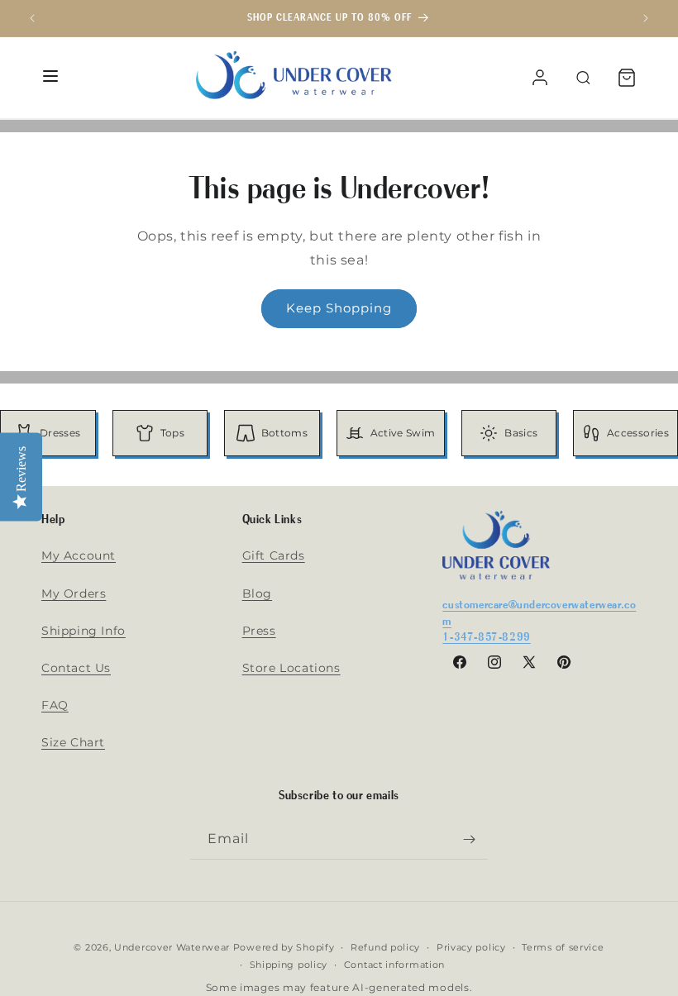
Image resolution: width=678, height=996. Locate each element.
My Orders (73, 593)
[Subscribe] (469, 839)
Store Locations (291, 667)
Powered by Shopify (284, 947)
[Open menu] (50, 77)
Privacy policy (471, 947)
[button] (627, 78)
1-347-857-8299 (486, 636)
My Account (78, 555)
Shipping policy (289, 964)
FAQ (55, 705)
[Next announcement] (646, 18)
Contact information (394, 964)
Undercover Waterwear (172, 947)
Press (259, 630)
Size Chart (73, 742)
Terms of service (563, 947)
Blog (257, 593)
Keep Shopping (339, 308)
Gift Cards (273, 555)
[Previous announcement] (32, 18)
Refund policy (385, 947)
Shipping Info (83, 630)
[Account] (540, 78)
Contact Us (76, 667)
